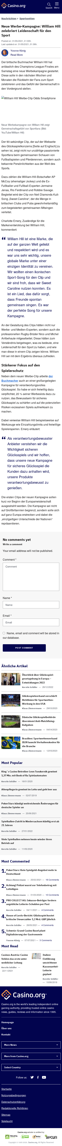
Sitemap (5, 1114)
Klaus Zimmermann (32, 708)
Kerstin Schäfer (29, 687)
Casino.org (32, 1142)
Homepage (7, 1022)
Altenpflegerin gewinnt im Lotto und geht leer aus (29, 789)
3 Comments (46, 940)
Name (7, 598)
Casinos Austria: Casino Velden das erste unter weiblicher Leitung (14, 959)
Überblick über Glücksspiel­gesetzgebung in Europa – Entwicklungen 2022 (38, 678)
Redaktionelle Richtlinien (14, 1108)
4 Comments (48, 909)
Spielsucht (7, 1121)
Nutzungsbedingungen (13, 1095)
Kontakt (5, 1034)
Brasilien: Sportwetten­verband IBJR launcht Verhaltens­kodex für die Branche (41, 742)
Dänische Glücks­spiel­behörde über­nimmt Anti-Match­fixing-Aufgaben (39, 721)
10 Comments (52, 894)
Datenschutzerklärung (13, 1102)
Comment (9, 559)
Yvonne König (18, 50)
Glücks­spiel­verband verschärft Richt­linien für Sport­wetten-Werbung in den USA (39, 699)
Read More (17, 54)
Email (7, 616)
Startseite (6, 1089)
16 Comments (52, 879)
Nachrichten (8, 18)
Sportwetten (27, 18)
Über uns (6, 1028)
